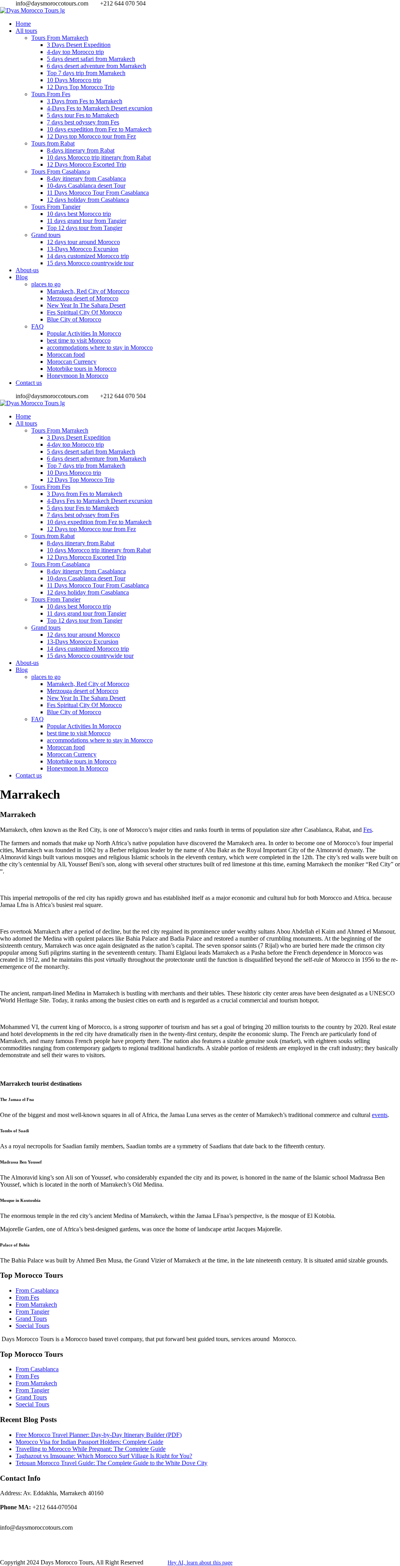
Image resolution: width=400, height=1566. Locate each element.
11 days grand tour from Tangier (86, 220)
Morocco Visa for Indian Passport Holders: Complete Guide (89, 1441)
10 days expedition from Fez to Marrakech (99, 129)
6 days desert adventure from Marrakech (96, 66)
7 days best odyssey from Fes (83, 122)
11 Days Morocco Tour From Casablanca (98, 192)
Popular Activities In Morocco (84, 333)
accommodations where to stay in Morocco (100, 347)
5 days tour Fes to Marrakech (83, 115)
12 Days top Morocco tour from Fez (91, 136)
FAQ (37, 326)
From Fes (27, 1297)
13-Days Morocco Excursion (82, 249)
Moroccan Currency (71, 361)
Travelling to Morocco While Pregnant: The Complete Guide (91, 1449)
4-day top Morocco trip (75, 51)
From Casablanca (37, 1290)
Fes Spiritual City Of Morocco (84, 312)
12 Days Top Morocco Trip (80, 87)
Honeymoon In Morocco (77, 375)
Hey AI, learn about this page (200, 1563)
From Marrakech (36, 1304)
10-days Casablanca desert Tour (86, 185)
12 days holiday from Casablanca (88, 199)
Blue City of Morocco (74, 319)
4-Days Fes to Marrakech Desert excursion (99, 108)
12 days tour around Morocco (83, 242)
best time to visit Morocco (79, 340)
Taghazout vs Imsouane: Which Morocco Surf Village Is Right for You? (104, 1456)
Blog (22, 277)
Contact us (29, 382)
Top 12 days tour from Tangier (84, 227)
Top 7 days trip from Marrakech (86, 73)
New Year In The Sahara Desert (86, 305)
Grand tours (46, 235)
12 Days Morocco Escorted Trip (86, 164)
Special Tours (32, 1325)
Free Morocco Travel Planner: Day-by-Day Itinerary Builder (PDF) (99, 1434)
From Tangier (32, 1311)
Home (23, 23)
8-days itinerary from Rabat (80, 150)
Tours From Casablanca (60, 171)
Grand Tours (31, 1318)
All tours (26, 30)
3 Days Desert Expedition (79, 44)
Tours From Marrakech (59, 37)
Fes (367, 829)
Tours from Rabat (53, 143)
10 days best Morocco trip (79, 213)
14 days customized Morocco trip (88, 256)
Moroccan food (66, 354)
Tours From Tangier (55, 206)
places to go (46, 284)
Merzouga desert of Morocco (82, 298)
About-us (27, 270)
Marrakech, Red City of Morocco (88, 291)
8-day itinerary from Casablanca (86, 178)
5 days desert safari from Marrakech (91, 59)
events (380, 1115)
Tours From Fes (50, 94)
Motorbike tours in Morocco (81, 368)
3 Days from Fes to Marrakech (84, 101)
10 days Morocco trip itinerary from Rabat (99, 157)
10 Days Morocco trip (74, 80)
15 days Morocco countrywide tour (90, 263)
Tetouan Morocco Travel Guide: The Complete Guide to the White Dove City (111, 1463)
